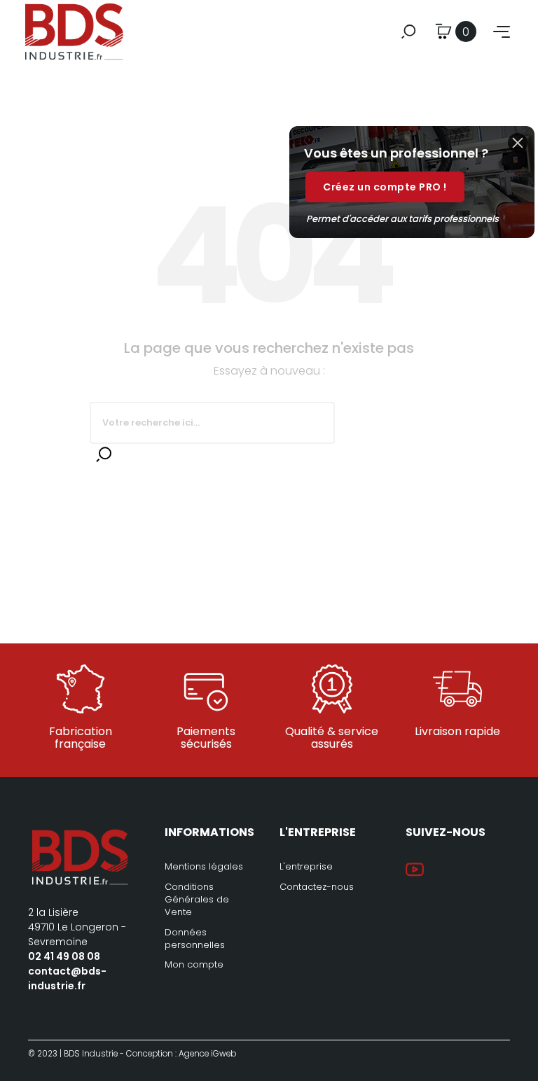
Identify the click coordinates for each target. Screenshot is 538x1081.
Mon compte (194, 964)
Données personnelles (195, 938)
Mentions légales (204, 866)
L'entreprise (306, 866)
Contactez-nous (317, 886)
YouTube (415, 869)
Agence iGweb (207, 1053)
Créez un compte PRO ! (385, 187)
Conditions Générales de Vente (197, 899)
